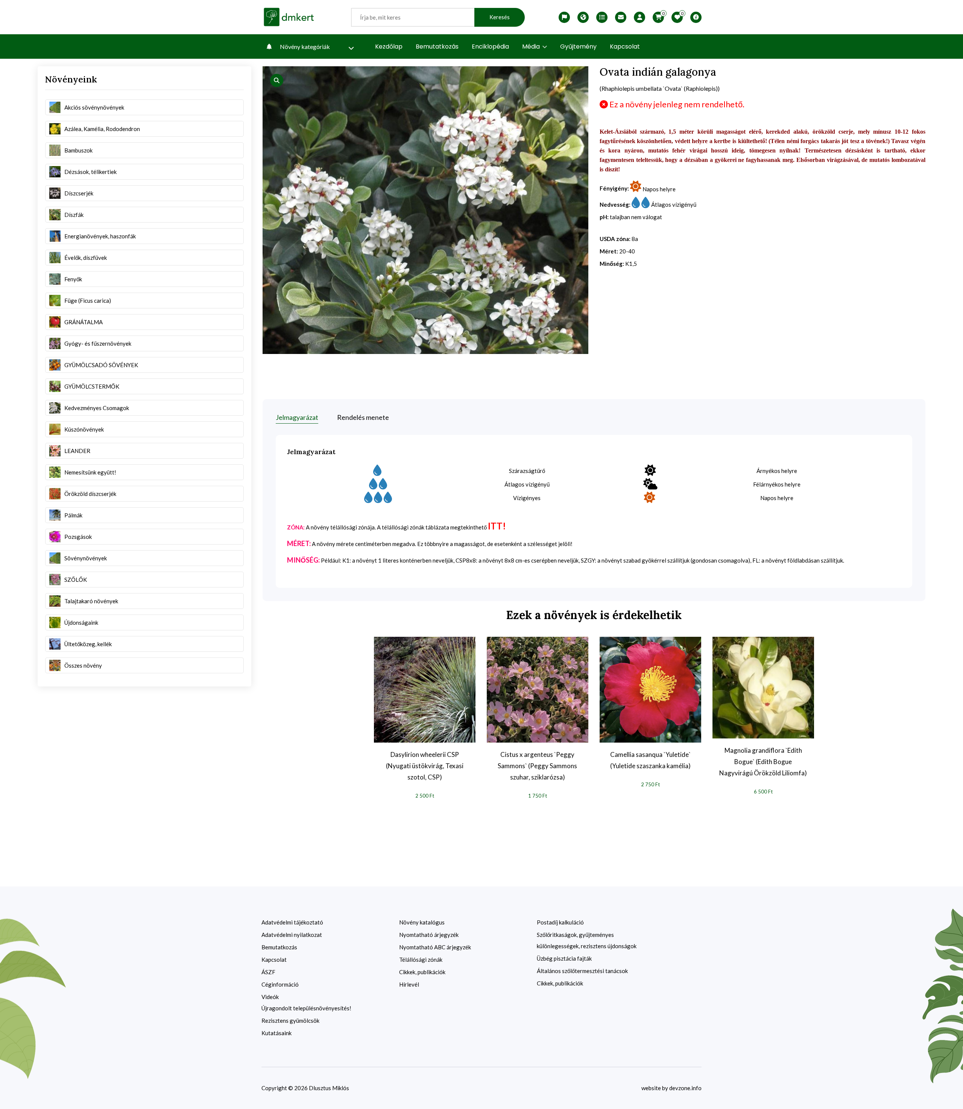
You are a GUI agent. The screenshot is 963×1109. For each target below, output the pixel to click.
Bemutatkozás (437, 46)
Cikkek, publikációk (422, 972)
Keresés (499, 17)
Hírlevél (409, 984)
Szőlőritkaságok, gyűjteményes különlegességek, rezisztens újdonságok (586, 940)
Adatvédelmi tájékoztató (292, 922)
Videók (270, 996)
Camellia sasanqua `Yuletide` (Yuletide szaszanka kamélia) (650, 760)
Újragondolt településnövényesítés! (306, 1008)
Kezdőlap (389, 46)
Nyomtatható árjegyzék (429, 934)
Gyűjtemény (578, 46)
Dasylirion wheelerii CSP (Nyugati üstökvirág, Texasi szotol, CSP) (424, 766)
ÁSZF (268, 972)
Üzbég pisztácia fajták (564, 958)
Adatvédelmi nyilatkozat (291, 934)
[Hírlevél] (620, 17)
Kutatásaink (276, 1033)
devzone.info (685, 1088)
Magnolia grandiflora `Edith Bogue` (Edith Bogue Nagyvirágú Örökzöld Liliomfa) (763, 761)
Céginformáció (280, 984)
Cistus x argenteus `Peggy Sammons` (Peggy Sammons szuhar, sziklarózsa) (537, 766)
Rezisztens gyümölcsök (290, 1020)
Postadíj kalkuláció (560, 922)
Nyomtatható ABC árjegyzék (435, 947)
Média (531, 46)
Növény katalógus (422, 922)
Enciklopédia (490, 46)
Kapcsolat (625, 46)
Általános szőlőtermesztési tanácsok (582, 970)
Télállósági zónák (420, 959)
